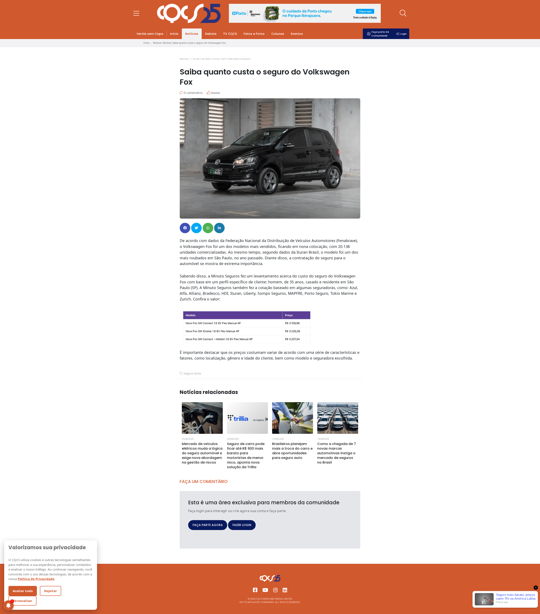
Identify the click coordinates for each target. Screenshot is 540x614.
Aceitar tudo (23, 591)
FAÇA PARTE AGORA (208, 525)
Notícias (191, 34)
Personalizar (22, 601)
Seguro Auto (192, 373)
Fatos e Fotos (254, 34)
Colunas (277, 34)
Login (403, 33)
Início (174, 34)
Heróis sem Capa (150, 34)
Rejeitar (50, 591)
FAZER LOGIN (241, 525)
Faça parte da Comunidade (380, 33)
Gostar (215, 93)
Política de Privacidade (36, 579)
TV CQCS (230, 34)
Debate (210, 34)
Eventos (297, 34)
